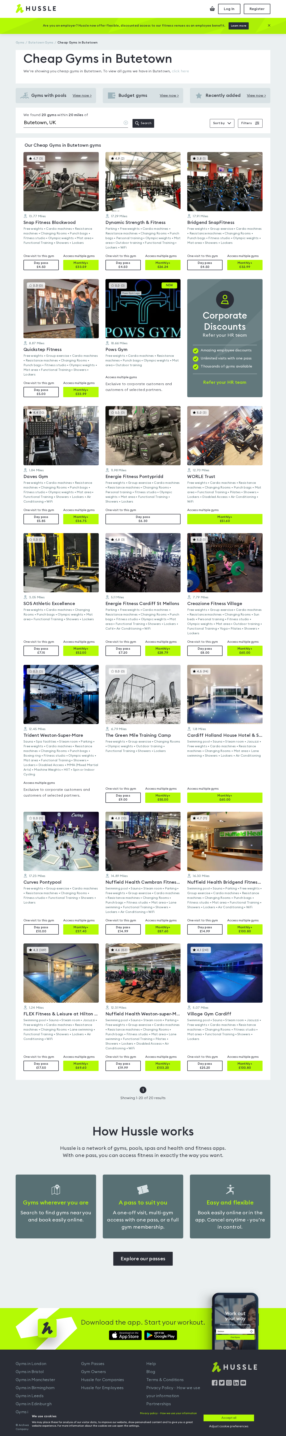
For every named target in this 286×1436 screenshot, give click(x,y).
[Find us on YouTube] (243, 1384)
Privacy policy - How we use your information (168, 1413)
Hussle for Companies (102, 1380)
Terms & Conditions (165, 1380)
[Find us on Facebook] (214, 1384)
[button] (61, 211)
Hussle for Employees (102, 1388)
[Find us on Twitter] (222, 1384)
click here (180, 71)
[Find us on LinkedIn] (236, 1384)
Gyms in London (31, 1364)
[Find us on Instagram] (229, 1384)
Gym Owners (93, 1372)
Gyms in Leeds (30, 1396)
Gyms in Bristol (30, 1372)
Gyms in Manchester (35, 1380)
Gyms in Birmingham (35, 1388)
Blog (150, 1372)
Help (151, 1364)
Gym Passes (93, 1364)
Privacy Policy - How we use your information (173, 1392)
